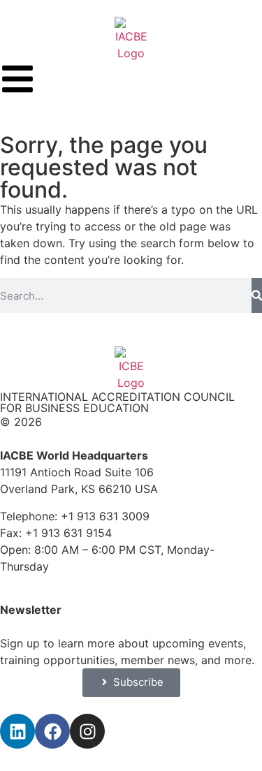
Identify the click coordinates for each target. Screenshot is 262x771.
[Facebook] (52, 731)
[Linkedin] (17, 731)
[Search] (257, 295)
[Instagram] (87, 731)
